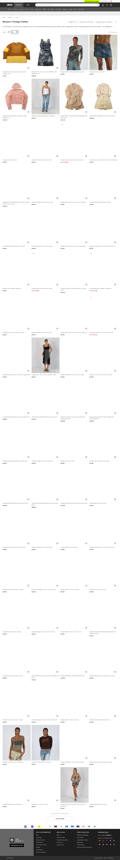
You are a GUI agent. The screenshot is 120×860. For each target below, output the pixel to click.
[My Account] (103, 4)
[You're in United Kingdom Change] (111, 1)
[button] (99, 840)
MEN (28, 5)
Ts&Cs (105, 858)
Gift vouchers (80, 837)
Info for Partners (80, 845)
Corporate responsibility (62, 840)
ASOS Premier (39, 842)
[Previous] (66, 22)
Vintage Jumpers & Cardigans (104, 22)
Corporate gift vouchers (82, 840)
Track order (38, 837)
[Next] (116, 22)
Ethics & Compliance (41, 852)
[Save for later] (28, 68)
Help (37, 835)
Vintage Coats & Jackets (86, 22)
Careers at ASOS (61, 837)
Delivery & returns (40, 840)
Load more (60, 819)
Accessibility (110, 858)
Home (4, 17)
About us (59, 835)
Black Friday (80, 842)
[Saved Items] (107, 4)
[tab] (9, 9)
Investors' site (60, 842)
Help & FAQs (104, 1)
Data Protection (39, 849)
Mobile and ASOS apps (82, 835)
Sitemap (38, 847)
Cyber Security (60, 845)
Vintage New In (72, 22)
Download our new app (91, 1)
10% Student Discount (41, 845)
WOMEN (18, 5)
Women (10, 17)
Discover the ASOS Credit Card (84, 847)
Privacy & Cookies (98, 858)
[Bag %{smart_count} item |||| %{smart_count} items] (111, 4)
